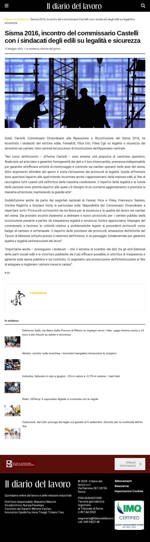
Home (8, 19)
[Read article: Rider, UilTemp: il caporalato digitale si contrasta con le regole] (12, 410)
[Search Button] (143, 6)
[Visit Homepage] (74, 6)
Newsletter (122, 486)
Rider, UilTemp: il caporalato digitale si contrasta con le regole (60, 399)
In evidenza (21, 19)
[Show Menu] (6, 6)
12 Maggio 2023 (14, 48)
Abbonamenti (123, 481)
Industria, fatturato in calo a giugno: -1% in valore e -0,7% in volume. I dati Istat (71, 376)
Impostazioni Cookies (129, 491)
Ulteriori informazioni (128, 464)
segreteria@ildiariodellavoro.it (96, 518)
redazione (38, 293)
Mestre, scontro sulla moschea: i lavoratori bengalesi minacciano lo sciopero (69, 353)
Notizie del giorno (50, 48)
